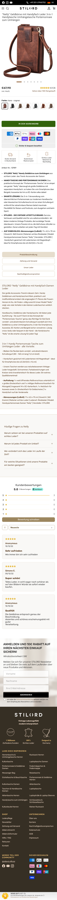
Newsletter (6, 822)
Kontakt (5, 846)
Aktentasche (34, 784)
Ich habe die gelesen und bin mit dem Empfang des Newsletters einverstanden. (27, 700)
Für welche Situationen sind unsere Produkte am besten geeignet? (25, 463)
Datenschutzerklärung (24, 699)
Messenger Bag (8, 773)
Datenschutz (34, 830)
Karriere (32, 822)
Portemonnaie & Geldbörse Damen (13, 767)
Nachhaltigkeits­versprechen (41, 826)
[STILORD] (28, 8)
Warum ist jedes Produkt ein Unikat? (21, 443)
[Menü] (3, 8)
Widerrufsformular (9, 834)
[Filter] (5, 527)
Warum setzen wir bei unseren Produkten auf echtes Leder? (25, 435)
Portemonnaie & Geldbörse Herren (40, 778)
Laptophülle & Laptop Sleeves (42, 795)
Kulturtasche (7, 761)
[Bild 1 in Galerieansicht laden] (28, 51)
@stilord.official (8, 861)
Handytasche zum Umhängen (14, 800)
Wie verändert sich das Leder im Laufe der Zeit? (24, 453)
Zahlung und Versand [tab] (28, 261)
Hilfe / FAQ (6, 838)
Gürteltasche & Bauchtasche (14, 777)
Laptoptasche (35, 789)
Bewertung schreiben (28, 519)
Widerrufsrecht (8, 830)
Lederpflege (7, 818)
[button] (45, 88)
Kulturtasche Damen (10, 784)
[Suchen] (9, 8)
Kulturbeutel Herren (10, 807)
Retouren (6, 842)
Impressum (34, 838)
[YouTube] (11, 2)
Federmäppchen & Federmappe (37, 767)
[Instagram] (7, 2)
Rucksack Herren (36, 755)
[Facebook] (3, 2)
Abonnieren (26, 695)
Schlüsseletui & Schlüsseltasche (36, 801)
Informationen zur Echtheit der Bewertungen (24, 897)
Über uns (33, 818)
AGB (31, 834)
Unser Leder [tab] (28, 267)
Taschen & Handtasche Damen (12, 790)
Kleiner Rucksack (36, 807)
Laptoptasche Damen (38, 761)
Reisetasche (34, 773)
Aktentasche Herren (10, 795)
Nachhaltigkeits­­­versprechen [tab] (28, 274)
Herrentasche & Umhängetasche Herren (12, 756)
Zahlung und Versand (11, 826)
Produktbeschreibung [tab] (28, 255)
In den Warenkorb (29, 124)
